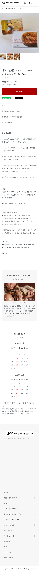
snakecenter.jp (12, 316)
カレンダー (22, 8)
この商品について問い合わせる (12, 117)
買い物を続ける (7, 122)
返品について (6, 105)
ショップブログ (9, 525)
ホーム (3, 8)
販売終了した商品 (12, 8)
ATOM (10, 530)
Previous (2, 33)
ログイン (7, 547)
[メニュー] (36, 3)
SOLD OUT (19, 91)
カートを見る (8, 552)
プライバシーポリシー (11, 519)
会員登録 (7, 541)
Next (36, 33)
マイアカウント (9, 536)
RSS (5, 530)
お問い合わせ (8, 557)
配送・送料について (10, 498)
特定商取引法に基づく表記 (11, 111)
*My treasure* (24, 177)
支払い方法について (10, 509)
